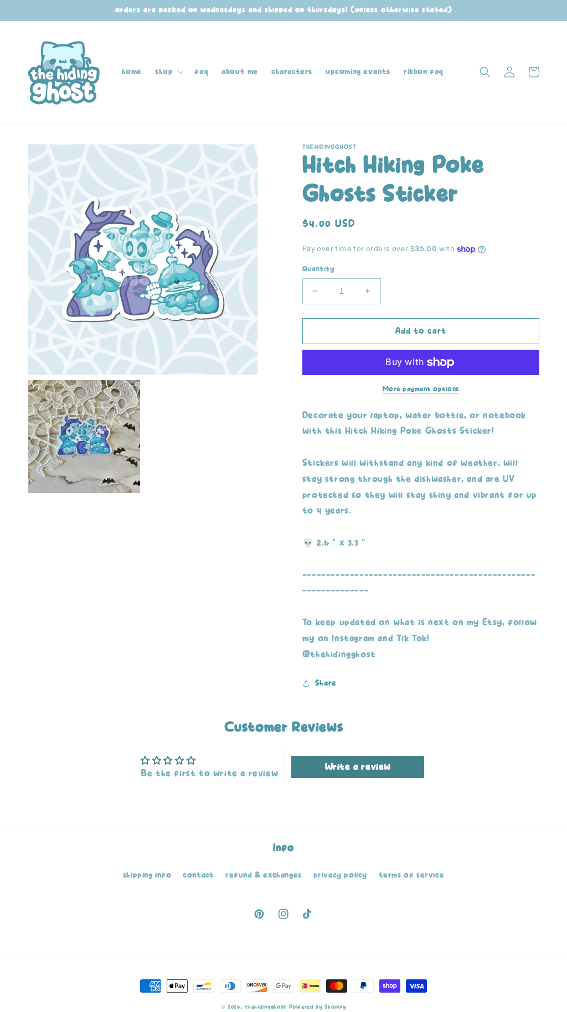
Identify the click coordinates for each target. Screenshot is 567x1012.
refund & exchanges (263, 875)
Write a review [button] (358, 766)
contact (198, 875)
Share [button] (326, 683)
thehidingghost (265, 1007)
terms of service (412, 875)
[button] (168, 72)
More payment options (421, 389)
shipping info (147, 875)
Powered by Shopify (318, 1007)
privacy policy (340, 875)
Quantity (318, 269)
